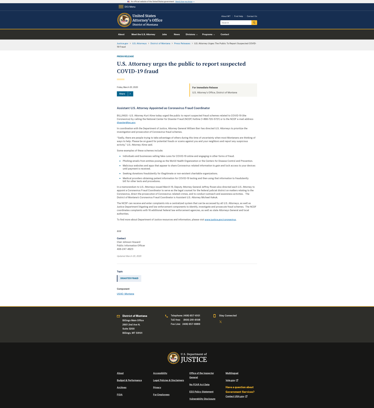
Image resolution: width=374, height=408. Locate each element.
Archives (121, 387)
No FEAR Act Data (199, 384)
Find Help (238, 16)
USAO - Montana (125, 293)
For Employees (161, 394)
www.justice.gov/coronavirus (220, 219)
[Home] (140, 25)
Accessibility (160, 373)
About (120, 373)
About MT (226, 16)
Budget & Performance (129, 380)
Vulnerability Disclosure (202, 398)
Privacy (157, 387)
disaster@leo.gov (126, 122)
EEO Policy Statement (201, 391)
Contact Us (252, 16)
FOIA (120, 394)
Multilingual (232, 373)
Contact (235, 396)
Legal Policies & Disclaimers (168, 380)
